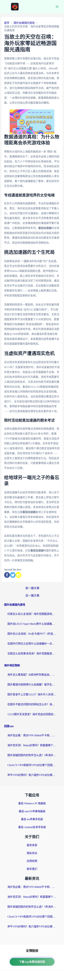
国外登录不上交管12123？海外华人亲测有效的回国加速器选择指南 (32, 694)
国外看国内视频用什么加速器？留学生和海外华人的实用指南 (32, 684)
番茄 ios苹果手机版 (32, 819)
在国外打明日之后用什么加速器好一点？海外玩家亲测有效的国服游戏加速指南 (32, 643)
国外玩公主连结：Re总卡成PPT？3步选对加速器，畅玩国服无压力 (32, 633)
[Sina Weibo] (18, 575)
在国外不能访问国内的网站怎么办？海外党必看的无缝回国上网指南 (32, 704)
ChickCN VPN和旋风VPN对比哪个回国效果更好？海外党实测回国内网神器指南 (32, 765)
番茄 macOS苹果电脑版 (32, 811)
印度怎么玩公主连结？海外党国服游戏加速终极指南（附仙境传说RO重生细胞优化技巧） (32, 614)
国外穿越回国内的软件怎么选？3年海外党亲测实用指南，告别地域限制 (32, 755)
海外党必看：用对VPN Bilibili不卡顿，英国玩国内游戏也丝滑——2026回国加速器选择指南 (32, 735)
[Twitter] (13, 575)
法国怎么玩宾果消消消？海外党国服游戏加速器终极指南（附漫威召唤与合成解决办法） (32, 653)
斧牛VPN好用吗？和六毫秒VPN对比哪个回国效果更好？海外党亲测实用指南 (32, 775)
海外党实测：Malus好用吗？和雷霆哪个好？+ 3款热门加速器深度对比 (32, 745)
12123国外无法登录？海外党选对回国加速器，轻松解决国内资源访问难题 (32, 714)
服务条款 (32, 845)
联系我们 (32, 869)
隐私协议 (32, 853)
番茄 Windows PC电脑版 (32, 803)
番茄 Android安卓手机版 (32, 827)
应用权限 (32, 861)
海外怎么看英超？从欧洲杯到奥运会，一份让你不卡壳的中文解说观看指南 (32, 674)
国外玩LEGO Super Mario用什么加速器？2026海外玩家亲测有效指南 (32, 623)
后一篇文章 (32, 595)
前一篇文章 (32, 588)
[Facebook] (7, 575)
